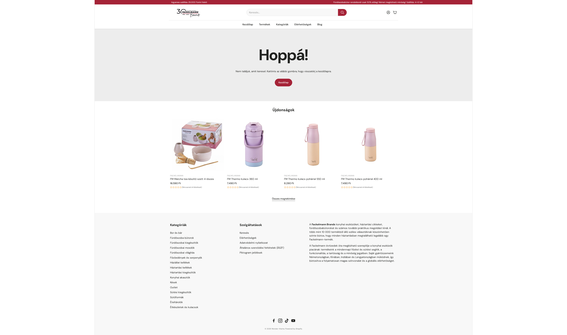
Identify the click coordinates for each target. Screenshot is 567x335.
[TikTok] (287, 321)
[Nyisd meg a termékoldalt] (198, 145)
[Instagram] (280, 321)
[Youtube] (293, 321)
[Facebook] (274, 321)
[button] (297, 12)
